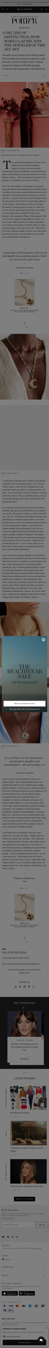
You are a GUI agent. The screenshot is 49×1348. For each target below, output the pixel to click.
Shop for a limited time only (24, 703)
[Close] (43, 639)
